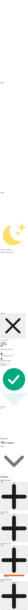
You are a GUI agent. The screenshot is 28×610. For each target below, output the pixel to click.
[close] (13, 326)
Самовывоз (4, 344)
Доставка (3, 342)
